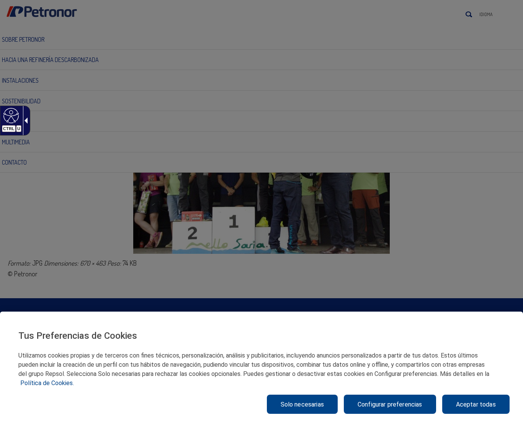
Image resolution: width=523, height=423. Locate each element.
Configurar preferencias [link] (390, 404)
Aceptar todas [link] (476, 404)
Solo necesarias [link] (302, 404)
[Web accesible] (10, 115)
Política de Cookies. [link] (47, 383)
